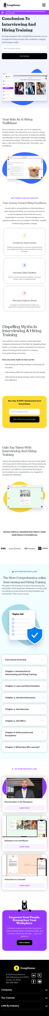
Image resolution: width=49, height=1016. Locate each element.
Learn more (24, 808)
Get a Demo (24, 942)
